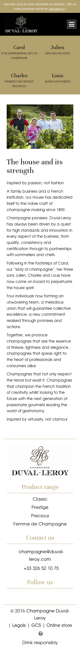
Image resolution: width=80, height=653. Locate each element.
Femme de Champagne (40, 523)
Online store (59, 625)
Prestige (40, 507)
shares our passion (57, 78)
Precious (40, 515)
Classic (40, 499)
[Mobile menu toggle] (72, 24)
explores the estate (57, 49)
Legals (19, 625)
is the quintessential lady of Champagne (19, 52)
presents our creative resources (19, 80)
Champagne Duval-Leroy (23, 24)
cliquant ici (57, 9)
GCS (36, 625)
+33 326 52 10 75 (41, 568)
